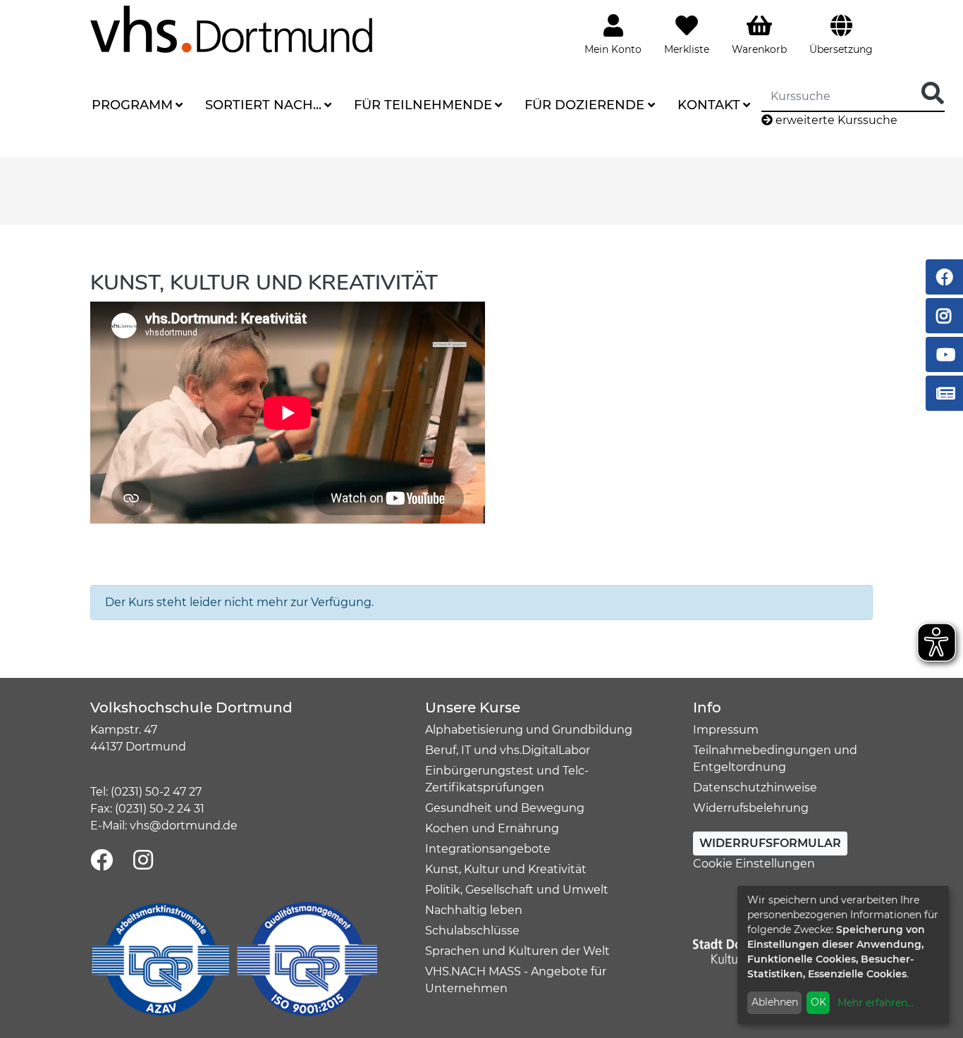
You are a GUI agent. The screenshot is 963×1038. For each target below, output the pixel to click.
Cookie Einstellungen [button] (754, 863)
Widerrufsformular (770, 843)
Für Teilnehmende (423, 105)
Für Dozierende (584, 105)
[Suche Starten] (933, 94)
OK (818, 1002)
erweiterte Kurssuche (835, 120)
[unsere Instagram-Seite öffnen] (143, 860)
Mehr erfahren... (876, 1002)
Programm (132, 105)
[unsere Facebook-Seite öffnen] (101, 860)
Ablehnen (775, 1002)
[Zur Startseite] (231, 28)
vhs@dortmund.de (184, 825)
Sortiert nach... (263, 105)
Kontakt (708, 105)
